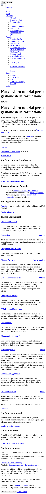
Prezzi (12, 71)
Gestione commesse (17, 67)
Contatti (13, 18)
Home (8, 12)
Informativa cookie (32, 465)
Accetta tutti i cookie (9, 492)
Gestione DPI (15, 52)
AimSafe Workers (17, 41)
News (8, 14)
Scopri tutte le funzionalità (10, 152)
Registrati (4, 147)
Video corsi (14, 77)
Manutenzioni (15, 33)
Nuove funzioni (39, 260)
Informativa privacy (16, 465)
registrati (29, 136)
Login (8, 86)
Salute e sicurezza (17, 26)
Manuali (13, 75)
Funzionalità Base (17, 39)
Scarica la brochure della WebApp (13, 443)
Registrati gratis (7, 212)
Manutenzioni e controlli (10, 336)
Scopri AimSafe (16, 20)
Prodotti (9, 37)
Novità (42, 350)
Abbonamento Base (9, 222)
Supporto (9, 73)
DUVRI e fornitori (17, 50)
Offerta (42, 235)
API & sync (14, 62)
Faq (11, 79)
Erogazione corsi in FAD (11, 249)
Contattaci (4, 408)
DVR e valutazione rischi (11, 278)
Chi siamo (9, 16)
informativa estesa (21, 485)
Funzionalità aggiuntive (10, 374)
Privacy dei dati (16, 22)
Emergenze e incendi (18, 48)
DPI (11, 35)
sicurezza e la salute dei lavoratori (25, 191)
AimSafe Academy (17, 82)
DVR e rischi (15, 46)
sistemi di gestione (37, 193)
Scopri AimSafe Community (11, 463)
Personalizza (22, 492)
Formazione (14, 29)
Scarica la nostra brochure (10, 426)
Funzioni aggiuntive (17, 58)
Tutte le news (6, 156)
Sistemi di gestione (17, 31)
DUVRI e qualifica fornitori (12, 309)
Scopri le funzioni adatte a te (12, 181)
